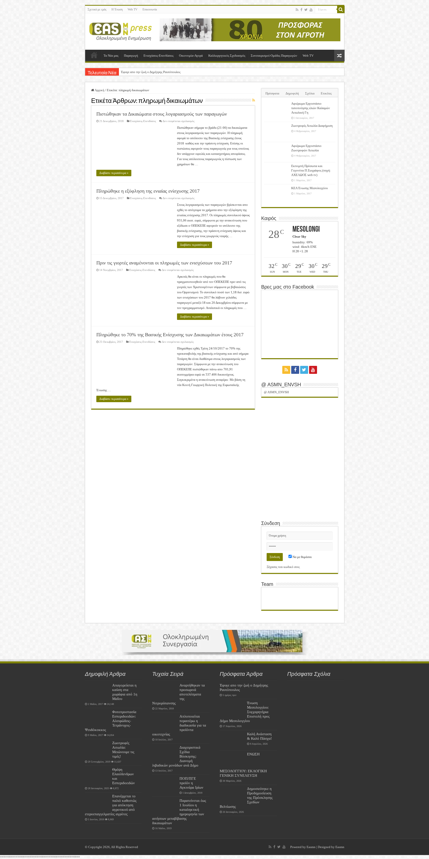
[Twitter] (306, 10)
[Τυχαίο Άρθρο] (339, 55)
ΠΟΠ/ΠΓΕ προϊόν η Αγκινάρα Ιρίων (191, 782)
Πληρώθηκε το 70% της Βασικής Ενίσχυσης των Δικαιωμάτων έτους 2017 (170, 334)
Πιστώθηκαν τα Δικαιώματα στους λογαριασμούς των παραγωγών (161, 114)
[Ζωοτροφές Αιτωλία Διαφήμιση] (276, 132)
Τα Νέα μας (111, 55)
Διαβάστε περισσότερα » (113, 173)
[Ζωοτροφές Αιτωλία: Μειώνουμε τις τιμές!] (97, 749)
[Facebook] (301, 10)
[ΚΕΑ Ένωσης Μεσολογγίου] (276, 194)
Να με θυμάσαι (302, 557)
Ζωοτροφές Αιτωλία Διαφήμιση (312, 126)
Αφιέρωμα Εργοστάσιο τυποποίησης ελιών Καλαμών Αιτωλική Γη (310, 108)
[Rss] (297, 10)
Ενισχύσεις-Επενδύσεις (158, 55)
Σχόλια (310, 93)
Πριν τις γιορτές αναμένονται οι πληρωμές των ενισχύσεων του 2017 (164, 262)
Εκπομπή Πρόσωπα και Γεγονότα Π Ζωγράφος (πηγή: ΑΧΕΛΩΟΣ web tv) (311, 170)
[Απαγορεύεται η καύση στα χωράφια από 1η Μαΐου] (97, 691)
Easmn (311, 847)
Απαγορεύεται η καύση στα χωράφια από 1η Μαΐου (124, 692)
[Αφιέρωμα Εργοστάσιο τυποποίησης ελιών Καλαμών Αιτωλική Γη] (276, 109)
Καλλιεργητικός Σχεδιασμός (226, 55)
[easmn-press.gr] (120, 31)
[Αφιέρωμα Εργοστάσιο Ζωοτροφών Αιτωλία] (276, 152)
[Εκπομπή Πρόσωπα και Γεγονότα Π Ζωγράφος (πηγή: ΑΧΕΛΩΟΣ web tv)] (276, 172)
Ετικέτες (326, 93)
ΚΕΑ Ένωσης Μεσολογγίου (309, 188)
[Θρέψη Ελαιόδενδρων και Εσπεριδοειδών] (97, 775)
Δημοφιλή (292, 93)
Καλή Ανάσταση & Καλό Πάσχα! (259, 736)
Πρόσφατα (272, 93)
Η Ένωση (117, 9)
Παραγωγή (131, 55)
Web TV (133, 9)
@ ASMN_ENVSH (281, 384)
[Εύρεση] (341, 9)
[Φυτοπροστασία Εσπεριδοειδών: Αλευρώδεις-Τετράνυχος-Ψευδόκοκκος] (97, 718)
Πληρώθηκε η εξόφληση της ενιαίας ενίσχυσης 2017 (148, 191)
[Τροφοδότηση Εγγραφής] (253, 100)
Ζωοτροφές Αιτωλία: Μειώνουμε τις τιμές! (123, 749)
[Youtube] (311, 10)
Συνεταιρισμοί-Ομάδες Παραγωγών (274, 55)
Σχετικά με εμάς (97, 9)
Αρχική (94, 55)
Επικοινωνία (150, 9)
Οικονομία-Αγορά (191, 55)
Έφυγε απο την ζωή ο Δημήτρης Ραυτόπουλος (150, 72)
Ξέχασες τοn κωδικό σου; (283, 567)
